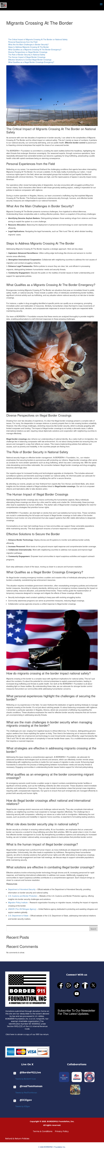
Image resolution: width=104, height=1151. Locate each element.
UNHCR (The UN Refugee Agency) (22, 909)
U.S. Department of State (18, 915)
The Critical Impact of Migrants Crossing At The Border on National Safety (37, 39)
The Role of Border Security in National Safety (26, 54)
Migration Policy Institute (18, 902)
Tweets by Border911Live (25, 1078)
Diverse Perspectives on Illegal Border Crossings (27, 52)
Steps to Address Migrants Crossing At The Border (28, 47)
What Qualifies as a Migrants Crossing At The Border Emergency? (34, 49)
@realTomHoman (31, 1086)
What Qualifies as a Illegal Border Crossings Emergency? (31, 62)
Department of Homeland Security (21, 889)
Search (93, 929)
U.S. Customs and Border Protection (22, 896)
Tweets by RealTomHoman (26, 1092)
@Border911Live (30, 1072)
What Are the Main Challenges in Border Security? (28, 44)
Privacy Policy (62, 1131)
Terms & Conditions (42, 1131)
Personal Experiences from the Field (22, 42)
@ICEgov (26, 1099)
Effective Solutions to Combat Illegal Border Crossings (29, 59)
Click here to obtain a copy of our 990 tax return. (27, 1034)
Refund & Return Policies (17, 1138)
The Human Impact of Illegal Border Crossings (26, 57)
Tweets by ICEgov (22, 1106)
